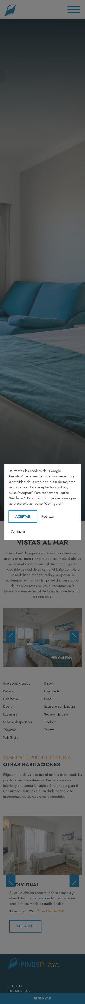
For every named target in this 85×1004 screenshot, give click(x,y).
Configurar (18, 531)
